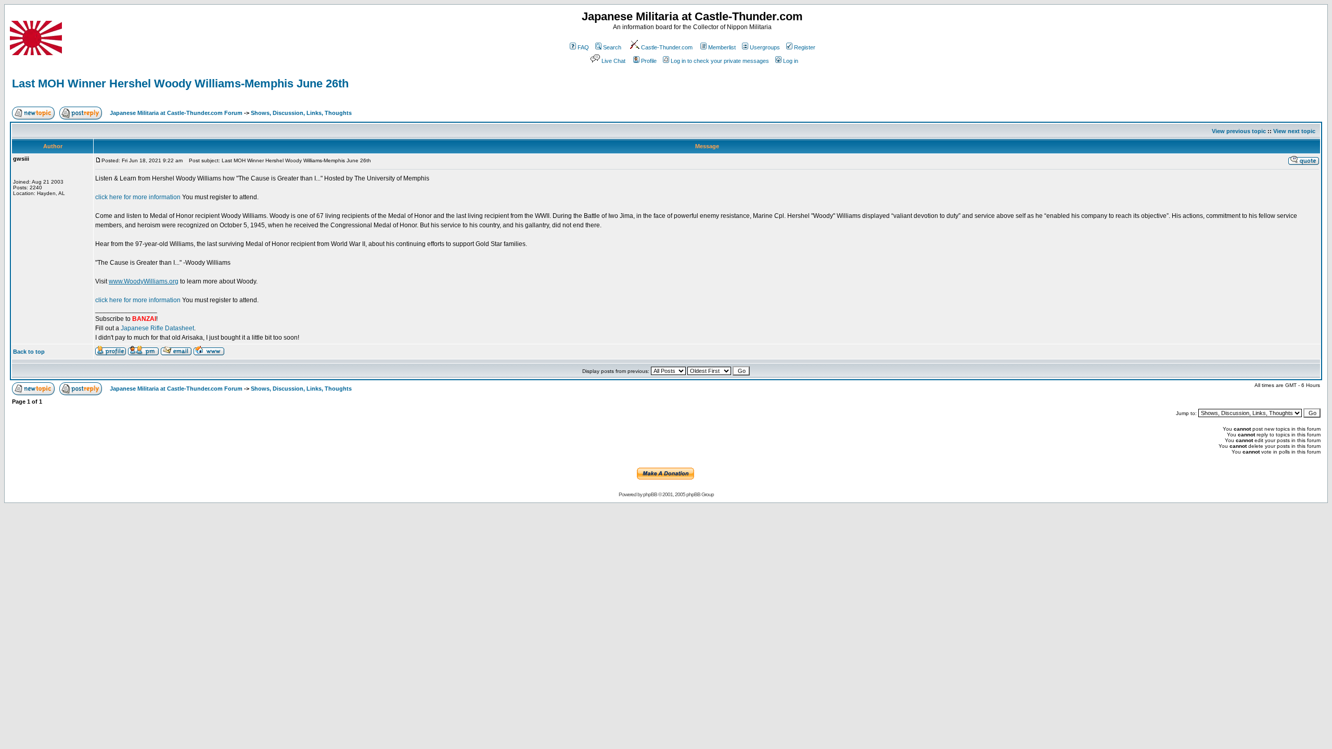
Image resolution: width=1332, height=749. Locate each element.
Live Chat (613, 61)
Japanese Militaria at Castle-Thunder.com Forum (176, 113)
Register (804, 47)
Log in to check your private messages (720, 61)
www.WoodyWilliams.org (143, 281)
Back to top (29, 351)
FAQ (583, 47)
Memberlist (722, 47)
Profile (649, 61)
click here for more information (138, 197)
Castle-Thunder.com (667, 47)
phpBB (650, 494)
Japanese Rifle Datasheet (157, 328)
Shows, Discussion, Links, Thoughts (301, 113)
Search (612, 47)
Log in (790, 61)
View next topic (1294, 131)
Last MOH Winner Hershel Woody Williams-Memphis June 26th (180, 83)
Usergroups (765, 47)
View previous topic (1239, 131)
